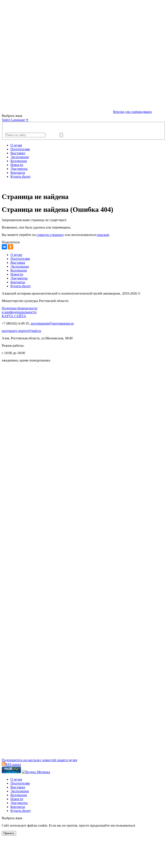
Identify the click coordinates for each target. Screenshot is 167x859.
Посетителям (20, 149)
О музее (16, 145)
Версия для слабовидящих (132, 112)
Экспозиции (19, 157)
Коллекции (18, 161)
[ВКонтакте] (4, 246)
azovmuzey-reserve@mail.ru (21, 331)
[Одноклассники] (10, 246)
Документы (19, 169)
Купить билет (20, 176)
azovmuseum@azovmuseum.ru (52, 323)
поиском (103, 235)
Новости (16, 165)
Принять (8, 833)
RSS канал (13, 764)
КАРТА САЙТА (14, 316)
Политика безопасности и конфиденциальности (19, 310)
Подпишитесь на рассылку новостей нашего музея (39, 760)
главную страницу (50, 235)
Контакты (17, 172)
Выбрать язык (12, 818)
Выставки (17, 153)
